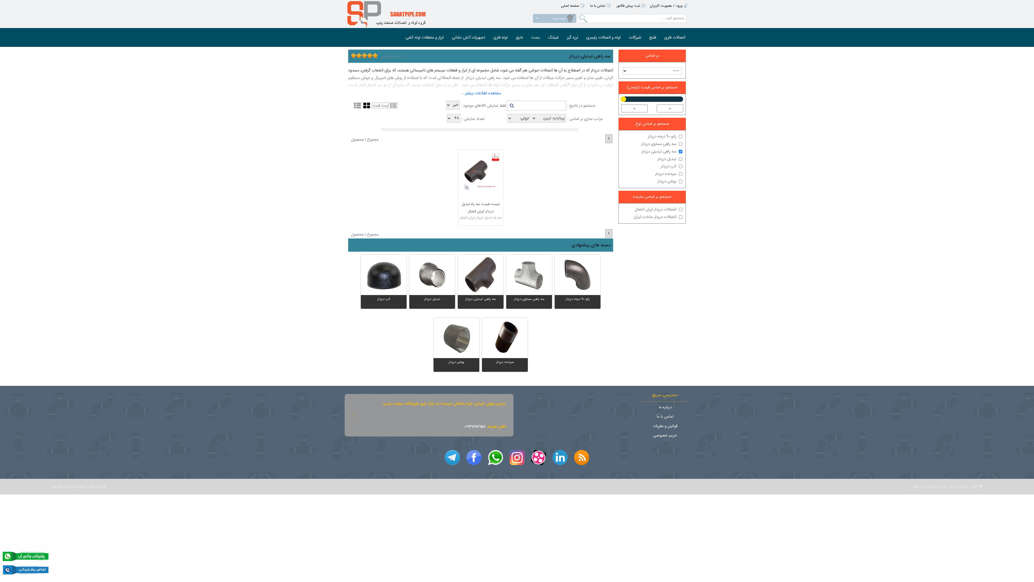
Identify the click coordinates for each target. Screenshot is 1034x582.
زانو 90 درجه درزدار (662, 136)
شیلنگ (553, 37)
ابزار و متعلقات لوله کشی (425, 37)
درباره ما (665, 407)
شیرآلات (635, 37)
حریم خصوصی (665, 435)
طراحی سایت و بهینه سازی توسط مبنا (79, 486)
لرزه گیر (572, 37)
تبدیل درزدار (666, 159)
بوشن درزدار (667, 181)
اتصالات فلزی (674, 37)
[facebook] (473, 457)
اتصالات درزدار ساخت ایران (655, 217)
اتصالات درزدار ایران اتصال (655, 209)
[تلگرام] (452, 457)
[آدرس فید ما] (581, 457)
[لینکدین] (560, 457)
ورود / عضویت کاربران (666, 6)
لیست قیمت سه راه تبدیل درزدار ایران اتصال (481, 207)
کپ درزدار (668, 166)
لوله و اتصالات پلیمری (603, 37)
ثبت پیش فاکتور (628, 6)
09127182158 (474, 427)
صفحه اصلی (570, 6)
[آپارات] (538, 457)
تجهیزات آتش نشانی (468, 37)
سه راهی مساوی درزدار (658, 144)
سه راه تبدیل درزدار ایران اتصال (481, 217)
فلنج (652, 37)
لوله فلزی (500, 37)
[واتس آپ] (495, 457)
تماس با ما (597, 6)
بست (535, 37)
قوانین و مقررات (665, 426)
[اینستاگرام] (517, 457)
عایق (519, 37)
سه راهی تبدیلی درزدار (658, 151)
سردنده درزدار (665, 174)
